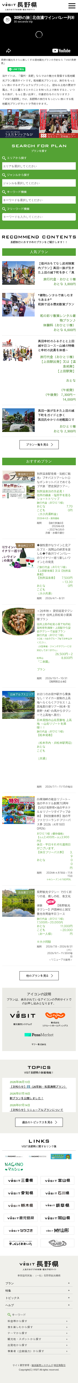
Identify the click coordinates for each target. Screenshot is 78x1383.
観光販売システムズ (42, 1365)
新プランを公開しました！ (27, 1098)
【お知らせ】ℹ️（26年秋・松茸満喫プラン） (38, 1087)
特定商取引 (60, 1365)
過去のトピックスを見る (37, 1122)
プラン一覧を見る (37, 445)
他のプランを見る (37, 976)
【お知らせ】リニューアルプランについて (36, 1110)
